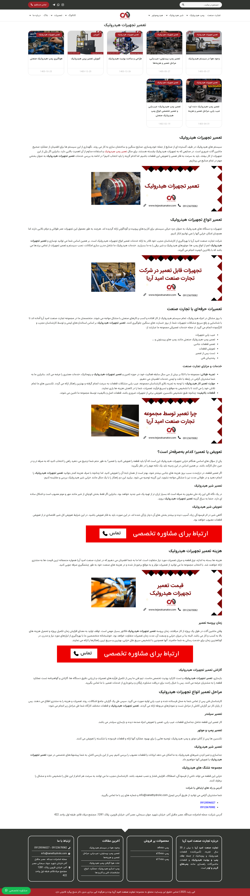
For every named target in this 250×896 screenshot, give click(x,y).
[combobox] (204, 4)
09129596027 (207, 803)
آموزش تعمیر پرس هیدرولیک (85, 59)
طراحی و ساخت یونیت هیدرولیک (125, 59)
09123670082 (207, 807)
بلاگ (46, 15)
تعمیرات (58, 15)
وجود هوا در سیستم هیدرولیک (204, 59)
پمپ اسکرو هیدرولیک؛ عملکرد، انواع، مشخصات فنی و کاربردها (102, 871)
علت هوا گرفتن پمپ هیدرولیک (104, 863)
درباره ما (37, 15)
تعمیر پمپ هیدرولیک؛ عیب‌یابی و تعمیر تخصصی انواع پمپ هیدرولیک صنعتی (164, 111)
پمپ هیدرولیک (197, 15)
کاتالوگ (72, 15)
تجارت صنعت (214, 15)
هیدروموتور (157, 15)
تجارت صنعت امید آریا (123, 892)
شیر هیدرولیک (176, 15)
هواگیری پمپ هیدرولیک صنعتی (46, 59)
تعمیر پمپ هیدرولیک (115, 151)
